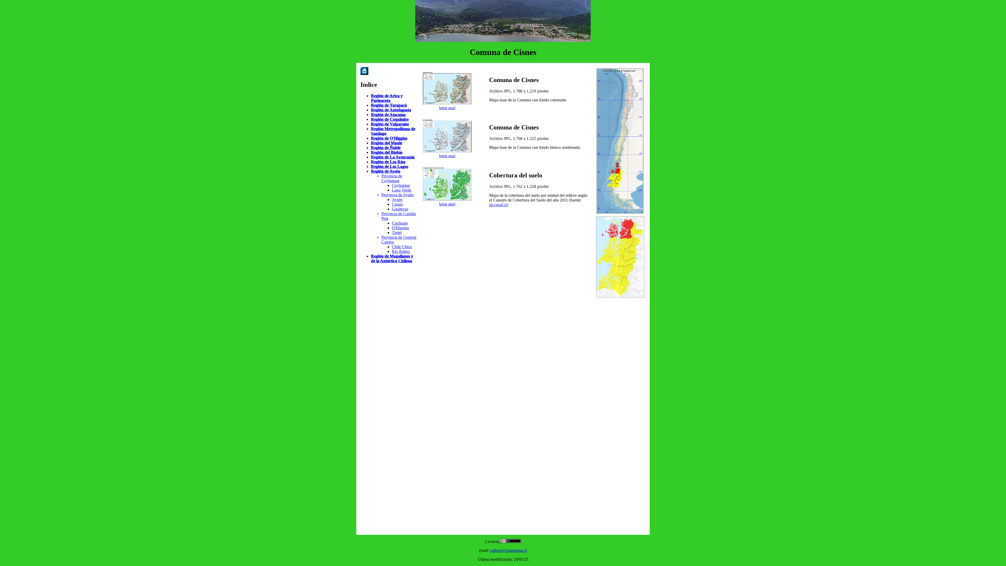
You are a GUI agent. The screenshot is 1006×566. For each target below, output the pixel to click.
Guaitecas (400, 209)
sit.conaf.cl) (498, 205)
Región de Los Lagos (389, 166)
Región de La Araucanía (392, 157)
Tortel (397, 232)
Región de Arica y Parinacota (387, 98)
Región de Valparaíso (390, 124)
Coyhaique (401, 185)
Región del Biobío (386, 152)
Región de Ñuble (386, 147)
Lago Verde (401, 190)
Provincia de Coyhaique (391, 178)
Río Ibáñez (401, 251)
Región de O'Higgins (389, 138)
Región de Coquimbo (390, 119)
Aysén (397, 199)
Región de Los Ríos (388, 162)
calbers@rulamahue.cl (508, 550)
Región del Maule (386, 143)
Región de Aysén (385, 171)
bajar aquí (447, 108)
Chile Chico (402, 246)
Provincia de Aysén (397, 195)
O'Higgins (400, 228)
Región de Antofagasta (391, 110)
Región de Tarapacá (389, 105)
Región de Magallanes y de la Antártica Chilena (392, 258)
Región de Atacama (388, 114)
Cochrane (400, 223)
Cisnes (397, 204)
